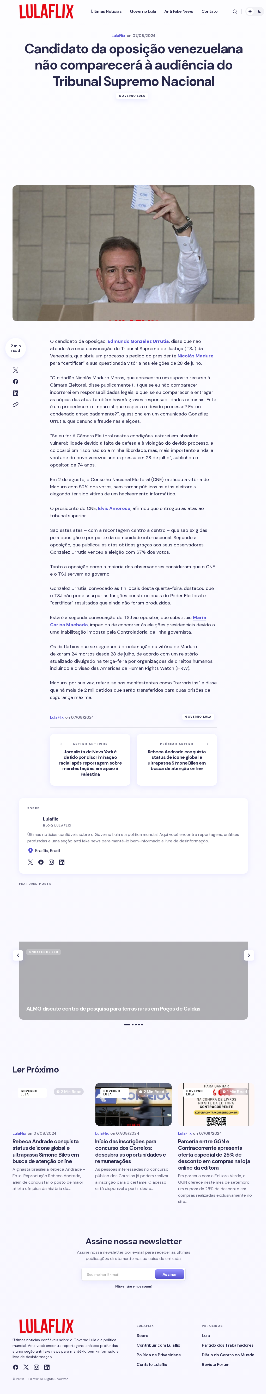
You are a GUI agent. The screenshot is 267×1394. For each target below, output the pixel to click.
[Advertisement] (133, 146)
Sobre (142, 1335)
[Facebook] (15, 1367)
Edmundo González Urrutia (138, 341)
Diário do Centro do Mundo (228, 1355)
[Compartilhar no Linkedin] (15, 393)
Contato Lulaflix (152, 1364)
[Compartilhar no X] (15, 370)
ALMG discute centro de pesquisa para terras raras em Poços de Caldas (113, 1009)
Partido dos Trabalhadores (228, 1345)
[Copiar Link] (15, 404)
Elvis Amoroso (114, 508)
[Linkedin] (47, 1367)
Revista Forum (215, 1364)
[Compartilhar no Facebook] (15, 381)
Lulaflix (50, 819)
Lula (206, 1335)
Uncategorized (43, 952)
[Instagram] (36, 1367)
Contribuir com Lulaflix (158, 1345)
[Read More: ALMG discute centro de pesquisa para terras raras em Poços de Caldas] (133, 981)
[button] (235, 11)
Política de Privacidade (159, 1355)
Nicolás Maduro (196, 356)
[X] (26, 1367)
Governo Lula (132, 96)
